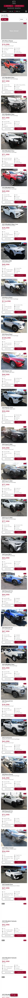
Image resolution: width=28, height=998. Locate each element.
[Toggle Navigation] (26, 11)
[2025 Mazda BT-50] (14, 581)
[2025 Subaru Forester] (14, 837)
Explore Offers (19, 5)
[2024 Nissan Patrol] (14, 287)
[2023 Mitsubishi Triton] (14, 67)
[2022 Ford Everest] (14, 727)
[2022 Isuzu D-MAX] (14, 434)
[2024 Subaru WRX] (14, 251)
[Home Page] (14, 2)
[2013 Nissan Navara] (14, 30)
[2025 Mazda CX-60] (14, 397)
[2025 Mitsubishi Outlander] (14, 911)
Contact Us (20, 55)
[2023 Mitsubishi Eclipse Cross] (14, 214)
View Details (8, 55)
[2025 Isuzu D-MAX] (14, 471)
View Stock (8, 5)
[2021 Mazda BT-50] (14, 691)
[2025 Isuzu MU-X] (14, 544)
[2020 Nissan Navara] (14, 764)
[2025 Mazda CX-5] (14, 361)
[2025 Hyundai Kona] (14, 874)
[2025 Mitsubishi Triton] (14, 654)
